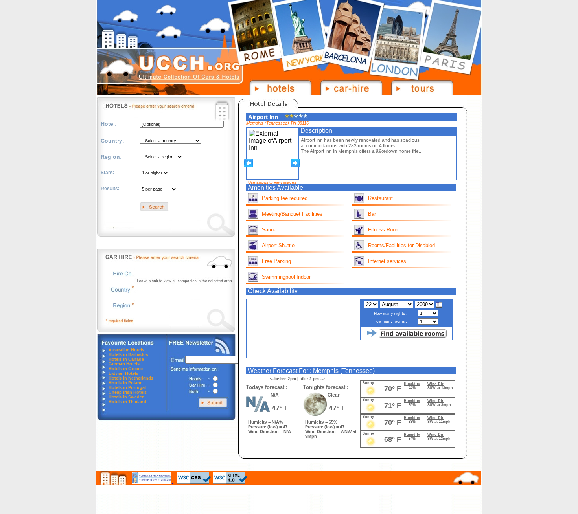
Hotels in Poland (126, 382)
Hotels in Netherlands (131, 378)
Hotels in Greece (126, 368)
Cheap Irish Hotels (128, 392)
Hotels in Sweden (127, 397)
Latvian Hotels (123, 373)
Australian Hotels (126, 349)
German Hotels (124, 364)
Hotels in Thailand (127, 401)
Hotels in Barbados (128, 354)
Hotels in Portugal (127, 387)
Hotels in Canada (126, 359)
